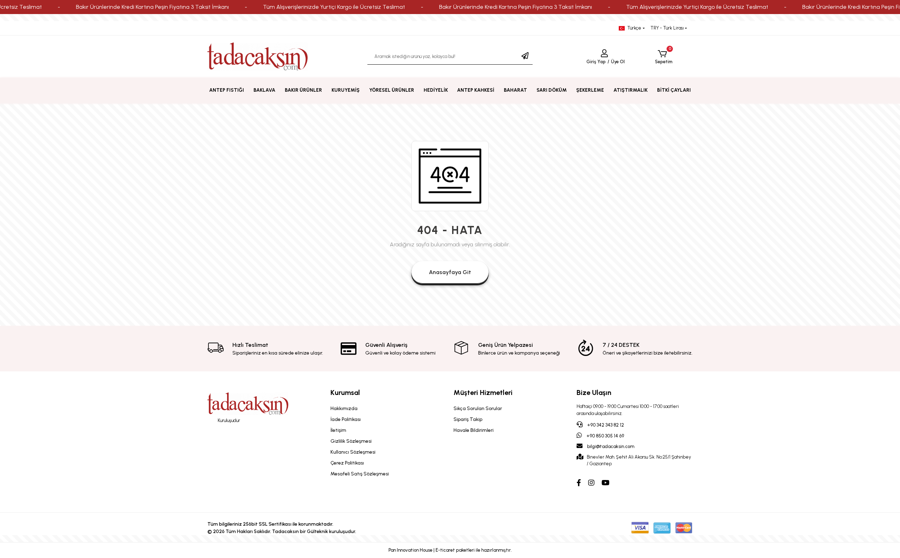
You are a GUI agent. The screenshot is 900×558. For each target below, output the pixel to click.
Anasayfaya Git (450, 272)
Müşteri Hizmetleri (483, 392)
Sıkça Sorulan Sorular (478, 408)
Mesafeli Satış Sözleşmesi (359, 474)
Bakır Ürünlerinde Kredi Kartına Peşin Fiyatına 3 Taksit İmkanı (152, 7)
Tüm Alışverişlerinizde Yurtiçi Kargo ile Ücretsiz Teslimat (334, 7)
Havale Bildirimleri (474, 430)
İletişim (338, 430)
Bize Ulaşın (594, 392)
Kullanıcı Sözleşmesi (352, 452)
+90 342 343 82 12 (605, 425)
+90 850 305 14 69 (604, 436)
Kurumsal (345, 392)
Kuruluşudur (228, 420)
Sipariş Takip (468, 419)
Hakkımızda (344, 408)
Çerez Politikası (347, 463)
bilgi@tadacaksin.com (610, 446)
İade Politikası (345, 419)
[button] (664, 56)
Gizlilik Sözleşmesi (351, 441)
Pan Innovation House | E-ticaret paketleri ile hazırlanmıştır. (450, 550)
